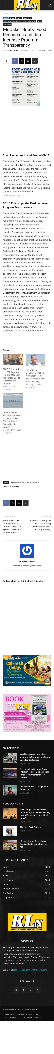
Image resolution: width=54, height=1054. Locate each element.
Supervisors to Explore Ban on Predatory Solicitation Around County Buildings (40, 525)
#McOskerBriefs (33, 483)
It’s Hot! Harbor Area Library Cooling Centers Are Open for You (34, 844)
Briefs (20, 13)
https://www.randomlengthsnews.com (27, 566)
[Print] (35, 61)
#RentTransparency (11, 486)
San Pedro (7, 24)
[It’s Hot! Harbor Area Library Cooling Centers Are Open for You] (10, 845)
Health (18, 18)
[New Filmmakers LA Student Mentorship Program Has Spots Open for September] (10, 758)
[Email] (28, 61)
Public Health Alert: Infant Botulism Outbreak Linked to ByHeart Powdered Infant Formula (12, 526)
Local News (27, 18)
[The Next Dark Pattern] (10, 831)
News (13, 13)
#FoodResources (17, 483)
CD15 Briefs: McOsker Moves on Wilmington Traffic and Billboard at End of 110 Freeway (35, 376)
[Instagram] (30, 990)
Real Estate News (29, 21)
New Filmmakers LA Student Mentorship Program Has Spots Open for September (35, 757)
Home (5, 13)
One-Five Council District (12, 21)
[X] (21, 61)
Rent (39, 21)
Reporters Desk (11, 50)
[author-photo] (27, 557)
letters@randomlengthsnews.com (30, 969)
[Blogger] (16, 990)
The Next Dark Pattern (30, 827)
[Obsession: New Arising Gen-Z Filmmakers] (10, 790)
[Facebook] (15, 61)
